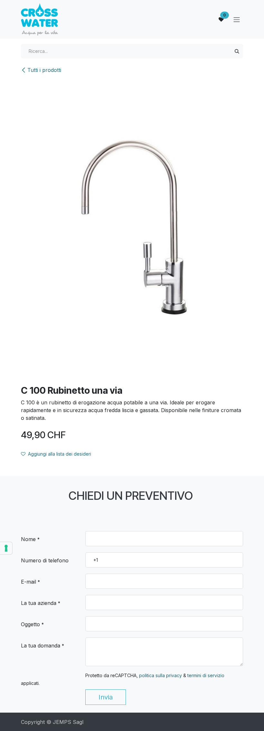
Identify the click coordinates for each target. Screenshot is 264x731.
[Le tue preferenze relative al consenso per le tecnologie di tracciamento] (6, 548)
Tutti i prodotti (44, 70)
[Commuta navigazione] (236, 19)
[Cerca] (237, 51)
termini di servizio (205, 675)
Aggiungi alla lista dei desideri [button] (59, 454)
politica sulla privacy (160, 675)
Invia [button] (106, 697)
